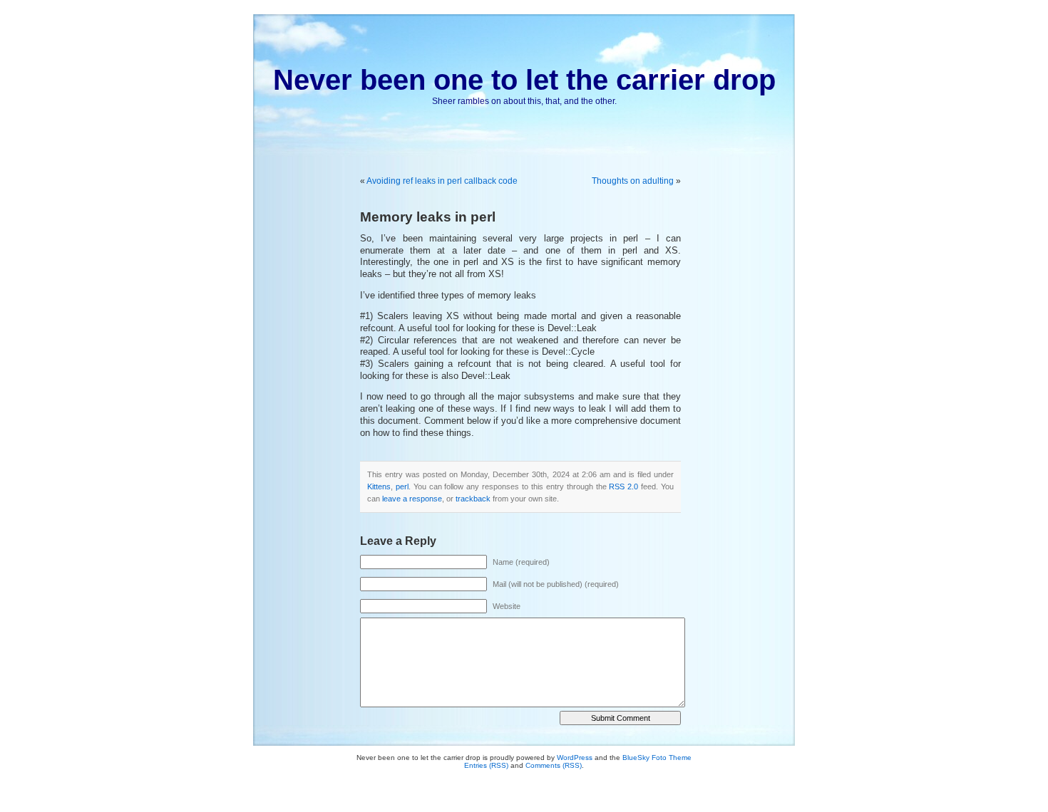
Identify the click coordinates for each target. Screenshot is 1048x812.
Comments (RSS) (553, 765)
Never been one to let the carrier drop (524, 79)
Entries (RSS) (486, 765)
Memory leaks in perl (427, 216)
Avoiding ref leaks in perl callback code (442, 181)
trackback (473, 498)
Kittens (379, 486)
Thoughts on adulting (633, 181)
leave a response (412, 498)
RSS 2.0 (623, 486)
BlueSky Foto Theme (657, 757)
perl (402, 486)
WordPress (574, 757)
